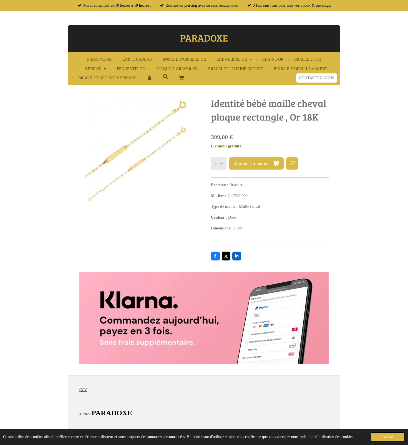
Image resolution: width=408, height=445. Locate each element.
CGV (83, 390)
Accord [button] (387, 437)
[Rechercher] (165, 77)
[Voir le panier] (181, 78)
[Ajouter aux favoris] (292, 163)
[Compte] (149, 78)
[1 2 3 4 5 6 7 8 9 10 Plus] (218, 163)
